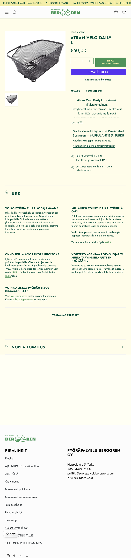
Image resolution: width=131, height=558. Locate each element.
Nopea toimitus (28, 347)
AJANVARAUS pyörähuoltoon (22, 466)
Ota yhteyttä (12, 481)
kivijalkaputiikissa (24, 299)
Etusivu (9, 458)
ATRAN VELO (78, 32)
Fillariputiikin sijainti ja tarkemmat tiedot (94, 145)
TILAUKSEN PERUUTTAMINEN (23, 543)
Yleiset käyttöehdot (16, 528)
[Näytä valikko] (6, 12)
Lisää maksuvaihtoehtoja (98, 79)
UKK (16, 193)
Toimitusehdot (13, 505)
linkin (8, 275)
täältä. (108, 242)
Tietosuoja (11, 520)
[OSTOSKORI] (124, 12)
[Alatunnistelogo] (20, 438)
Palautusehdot (13, 512)
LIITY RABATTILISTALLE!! (19, 535)
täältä (14, 272)
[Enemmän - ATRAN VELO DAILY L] (89, 61)
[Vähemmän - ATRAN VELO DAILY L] (75, 61)
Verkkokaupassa (19, 296)
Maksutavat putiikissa (17, 489)
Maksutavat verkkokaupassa (21, 497)
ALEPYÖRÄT (12, 474)
